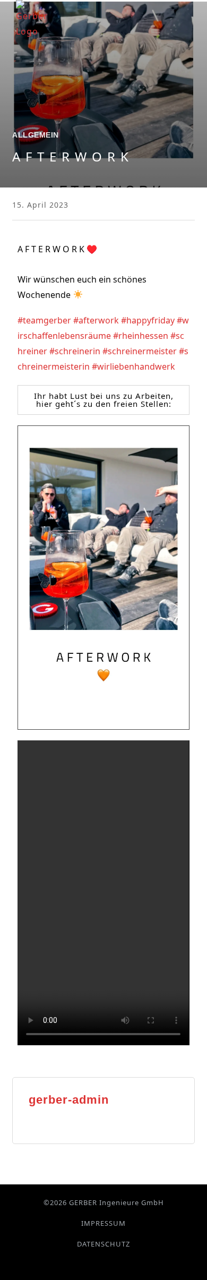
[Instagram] (97, 1263)
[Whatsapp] (110, 1263)
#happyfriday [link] (148, 320)
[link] (72, 320)
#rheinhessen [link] (140, 336)
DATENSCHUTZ (103, 1244)
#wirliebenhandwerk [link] (133, 366)
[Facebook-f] (84, 1263)
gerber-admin (69, 1099)
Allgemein (35, 135)
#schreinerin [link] (74, 351)
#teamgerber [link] (44, 320)
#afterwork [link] (96, 320)
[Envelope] (122, 1263)
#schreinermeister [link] (139, 351)
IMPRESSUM (103, 1223)
